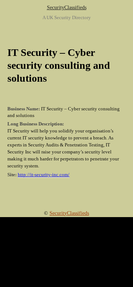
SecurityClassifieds (66, 7)
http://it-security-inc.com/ (43, 174)
